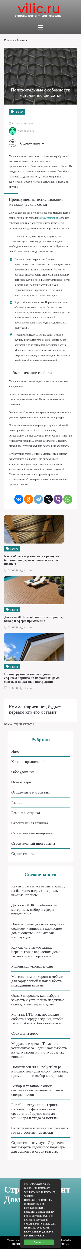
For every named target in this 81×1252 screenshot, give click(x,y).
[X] (48, 499)
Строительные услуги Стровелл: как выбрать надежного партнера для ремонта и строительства (38, 1146)
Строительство (23, 853)
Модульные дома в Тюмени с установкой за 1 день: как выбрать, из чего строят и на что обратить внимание (39, 1050)
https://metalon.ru (48, 217)
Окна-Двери (21, 782)
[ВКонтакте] (18, 499)
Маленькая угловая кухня (32, 966)
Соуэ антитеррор (25, 1033)
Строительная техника (29, 823)
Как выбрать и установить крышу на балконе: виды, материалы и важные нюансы (38, 890)
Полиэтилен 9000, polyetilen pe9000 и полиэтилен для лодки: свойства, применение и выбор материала (40, 1071)
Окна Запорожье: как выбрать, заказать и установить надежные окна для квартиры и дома (37, 999)
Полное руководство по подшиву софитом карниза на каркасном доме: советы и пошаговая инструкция (37, 930)
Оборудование (22, 772)
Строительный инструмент (33, 843)
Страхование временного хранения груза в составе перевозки (39, 1130)
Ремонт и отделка (25, 813)
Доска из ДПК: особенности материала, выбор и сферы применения (34, 909)
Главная (9, 40)
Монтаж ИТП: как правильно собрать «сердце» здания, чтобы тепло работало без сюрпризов (37, 1018)
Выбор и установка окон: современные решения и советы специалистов (37, 1090)
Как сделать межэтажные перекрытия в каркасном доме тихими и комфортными (35, 951)
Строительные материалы (32, 833)
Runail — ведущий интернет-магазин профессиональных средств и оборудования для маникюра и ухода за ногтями (35, 1111)
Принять (39, 1242)
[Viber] (58, 499)
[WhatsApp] (67, 499)
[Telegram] (38, 499)
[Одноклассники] (28, 499)
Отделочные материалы (30, 792)
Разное (21, 40)
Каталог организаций (28, 761)
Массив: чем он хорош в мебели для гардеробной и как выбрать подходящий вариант (37, 980)
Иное (15, 751)
